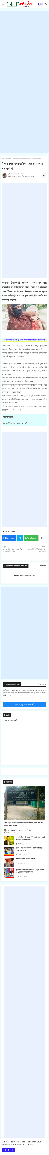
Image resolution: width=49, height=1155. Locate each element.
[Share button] (41, 538)
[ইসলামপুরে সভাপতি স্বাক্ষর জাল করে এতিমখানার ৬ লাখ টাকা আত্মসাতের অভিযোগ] (24, 803)
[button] (46, 4)
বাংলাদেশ (8, 159)
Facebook (10, 538)
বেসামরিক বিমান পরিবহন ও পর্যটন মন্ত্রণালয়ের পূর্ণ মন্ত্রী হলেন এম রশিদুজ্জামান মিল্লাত (30, 838)
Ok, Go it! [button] (9, 1150)
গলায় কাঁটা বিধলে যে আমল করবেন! (25, 859)
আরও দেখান (43, 566)
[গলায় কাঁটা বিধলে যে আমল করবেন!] (9, 862)
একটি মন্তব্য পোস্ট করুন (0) (24, 704)
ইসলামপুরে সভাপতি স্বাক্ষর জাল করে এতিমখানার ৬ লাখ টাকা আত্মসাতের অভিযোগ (23, 824)
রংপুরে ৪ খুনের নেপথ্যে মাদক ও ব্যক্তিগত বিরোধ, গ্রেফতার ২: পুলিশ (29, 849)
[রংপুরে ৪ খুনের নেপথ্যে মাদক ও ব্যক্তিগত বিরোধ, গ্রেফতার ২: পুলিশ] (9, 851)
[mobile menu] (3, 4)
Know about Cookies (22, 1144)
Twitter (20, 538)
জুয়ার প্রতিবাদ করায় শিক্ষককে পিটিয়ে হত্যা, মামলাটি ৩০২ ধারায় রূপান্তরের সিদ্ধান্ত (30, 870)
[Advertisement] (24, 81)
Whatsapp (31, 538)
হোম (3, 159)
